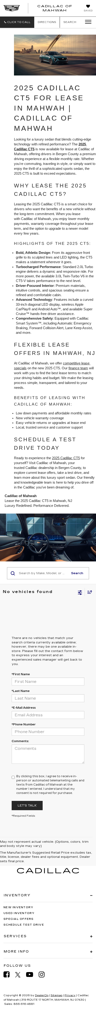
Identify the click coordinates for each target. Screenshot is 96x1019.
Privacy (70, 995)
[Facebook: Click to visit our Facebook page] (8, 974)
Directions (47, 22)
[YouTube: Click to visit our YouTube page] (32, 974)
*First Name (21, 674)
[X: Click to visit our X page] (20, 974)
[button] (17, 22)
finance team (78, 368)
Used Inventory (19, 913)
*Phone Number (24, 724)
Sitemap (56, 995)
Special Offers (18, 919)
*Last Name (21, 691)
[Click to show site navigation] (86, 22)
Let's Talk (27, 805)
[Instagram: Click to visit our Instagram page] (44, 974)
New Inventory (18, 907)
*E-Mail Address (24, 707)
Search (77, 573)
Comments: (20, 741)
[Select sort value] (88, 592)
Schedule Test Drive (23, 924)
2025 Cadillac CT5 (66, 458)
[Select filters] (80, 592)
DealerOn (41, 995)
